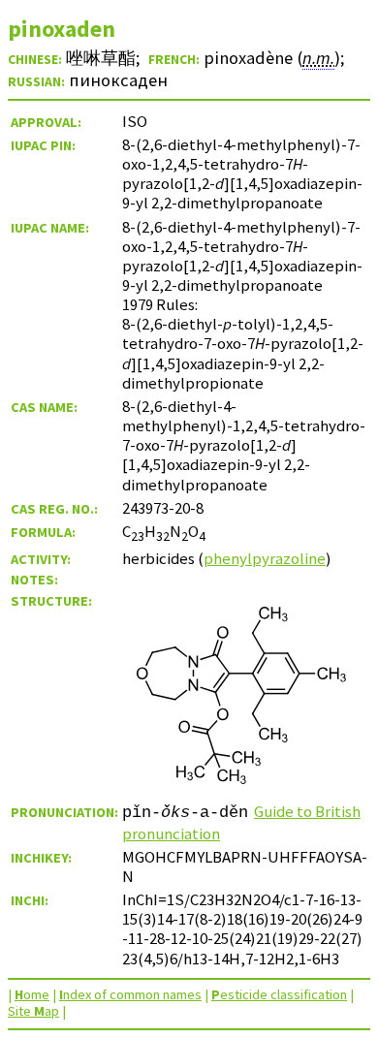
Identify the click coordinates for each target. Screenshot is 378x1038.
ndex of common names (130, 994)
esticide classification (279, 994)
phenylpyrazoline (265, 558)
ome (32, 994)
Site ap (33, 1011)
